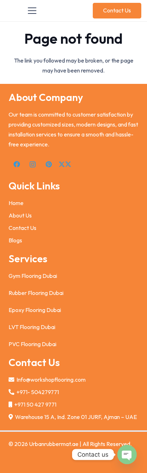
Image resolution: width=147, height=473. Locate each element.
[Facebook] (17, 164)
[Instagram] (33, 164)
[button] (32, 10)
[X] (65, 164)
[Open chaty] (127, 454)
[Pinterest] (49, 164)
